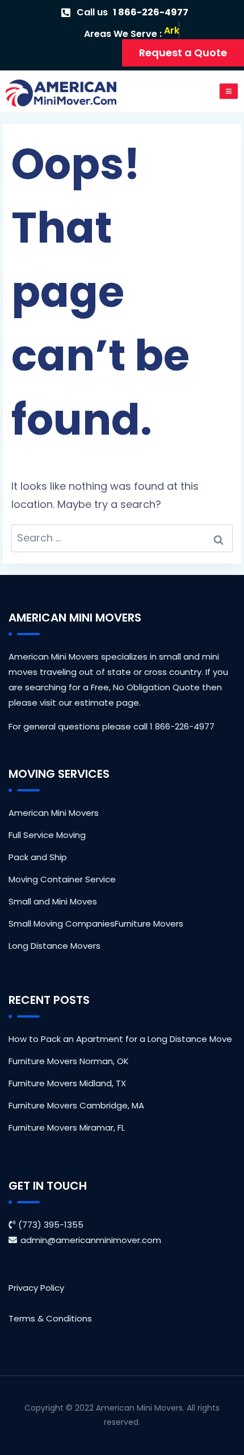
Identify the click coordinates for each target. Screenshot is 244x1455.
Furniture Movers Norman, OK (69, 1061)
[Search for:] (122, 538)
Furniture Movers (149, 923)
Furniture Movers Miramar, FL (67, 1127)
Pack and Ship (38, 857)
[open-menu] (229, 91)
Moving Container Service (62, 879)
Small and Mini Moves (53, 901)
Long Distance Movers (54, 946)
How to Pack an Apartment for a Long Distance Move (120, 1039)
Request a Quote (183, 52)
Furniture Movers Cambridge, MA (76, 1105)
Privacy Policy (36, 1288)
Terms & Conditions (50, 1318)
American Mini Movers (54, 813)
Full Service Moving (47, 835)
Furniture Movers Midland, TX (67, 1083)
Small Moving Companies (62, 923)
